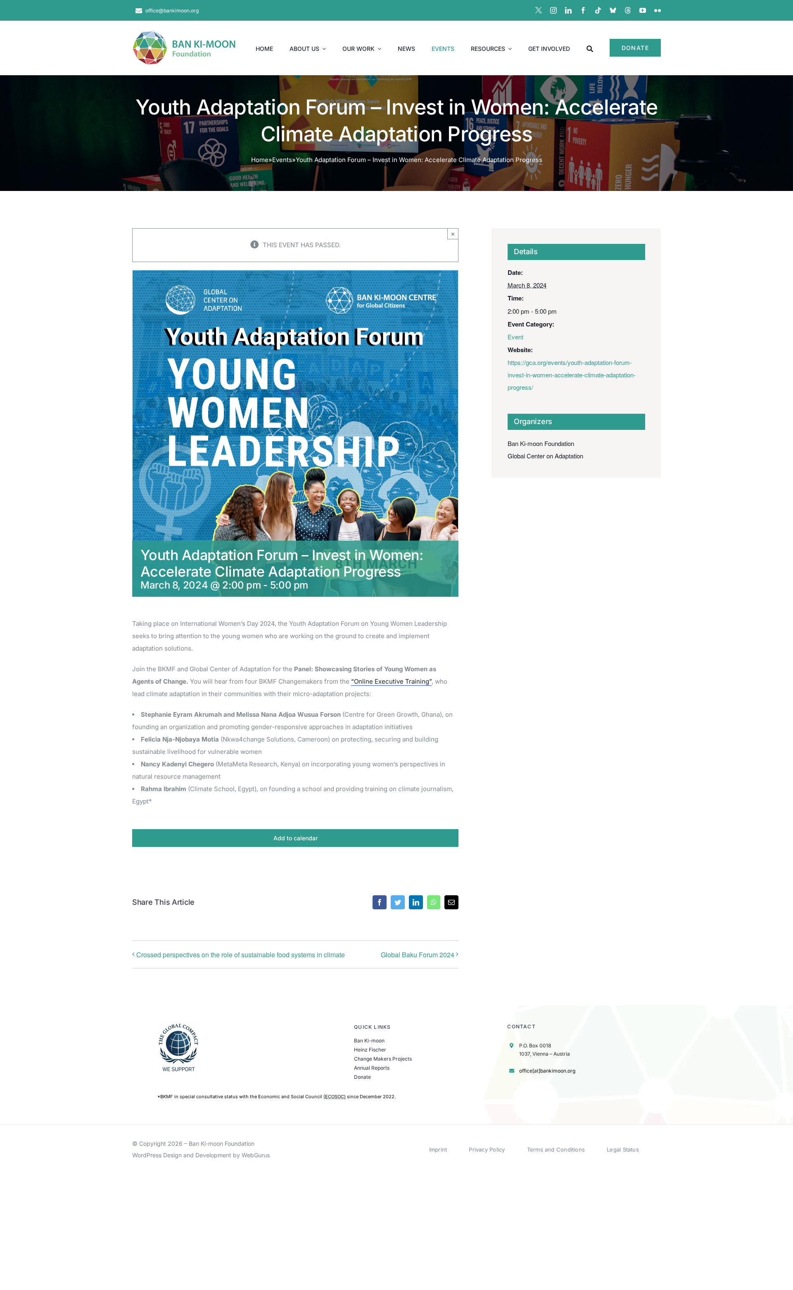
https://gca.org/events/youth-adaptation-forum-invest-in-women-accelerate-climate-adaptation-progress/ (572, 374)
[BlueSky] (613, 10)
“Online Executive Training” (391, 681)
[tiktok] (598, 10)
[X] (538, 10)
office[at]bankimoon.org (547, 1071)
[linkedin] (568, 10)
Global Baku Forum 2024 (417, 954)
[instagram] (553, 10)
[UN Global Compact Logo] (178, 1023)
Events (282, 160)
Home (259, 160)
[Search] (589, 48)
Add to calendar (295, 838)
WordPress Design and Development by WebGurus (201, 1155)
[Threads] (627, 10)
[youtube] (642, 10)
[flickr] (657, 10)
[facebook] (583, 10)
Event (515, 336)
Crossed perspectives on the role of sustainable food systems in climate (240, 954)
